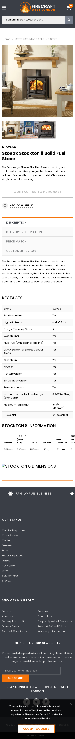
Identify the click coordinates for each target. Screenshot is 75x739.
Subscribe (15, 678)
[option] (37, 81)
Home (6, 39)
